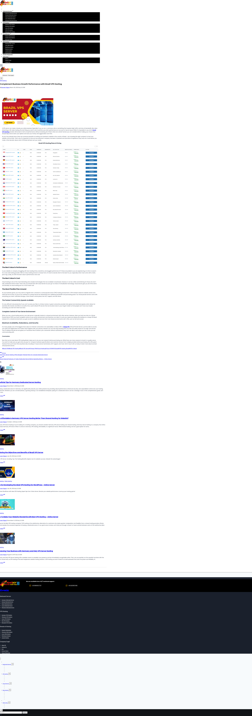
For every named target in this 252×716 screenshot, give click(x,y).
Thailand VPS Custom (10, 201)
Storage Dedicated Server (10, 14)
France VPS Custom (9, 163)
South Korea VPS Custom (11, 243)
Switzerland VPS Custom (10, 205)
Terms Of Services (6, 653)
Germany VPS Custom (10, 160)
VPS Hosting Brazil (63, 348)
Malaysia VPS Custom (10, 217)
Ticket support (11, 75)
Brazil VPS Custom (9, 235)
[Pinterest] (8, 591)
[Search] (3, 146)
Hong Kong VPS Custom (10, 213)
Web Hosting (8, 481)
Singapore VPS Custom (10, 152)
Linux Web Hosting (9, 45)
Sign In (6, 58)
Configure (91, 152)
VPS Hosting (3, 80)
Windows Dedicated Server (11, 20)
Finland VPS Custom (10, 194)
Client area (5, 75)
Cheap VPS (66, 327)
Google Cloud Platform (10, 37)
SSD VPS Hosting (9, 30)
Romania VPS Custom (10, 209)
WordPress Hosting (9, 47)
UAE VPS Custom (9, 262)
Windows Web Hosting (10, 43)
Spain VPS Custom (9, 258)
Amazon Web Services (10, 35)
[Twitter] (3, 591)
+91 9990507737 (36, 585)
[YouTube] (5, 591)
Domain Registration (8, 54)
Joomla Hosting (8, 50)
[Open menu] (1, 78)
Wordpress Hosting (6, 636)
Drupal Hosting (8, 52)
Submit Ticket (8, 60)
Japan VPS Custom (9, 224)
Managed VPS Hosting (10, 31)
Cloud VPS (48, 348)
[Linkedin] (6, 591)
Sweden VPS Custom (10, 251)
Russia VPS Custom (9, 156)
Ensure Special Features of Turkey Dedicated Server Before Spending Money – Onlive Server (26, 358)
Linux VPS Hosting (9, 28)
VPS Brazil (55, 348)
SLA (3, 649)
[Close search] (1, 710)
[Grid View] (97, 146)
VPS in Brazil (73, 348)
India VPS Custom (9, 198)
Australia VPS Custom (10, 239)
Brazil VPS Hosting (13, 348)
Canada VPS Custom (10, 186)
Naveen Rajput (5, 87)
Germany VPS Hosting (10, 24)
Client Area (5, 702)
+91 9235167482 (72, 585)
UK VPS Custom (9, 179)
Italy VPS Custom (9, 190)
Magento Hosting (9, 49)
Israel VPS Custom (9, 220)
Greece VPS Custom (10, 232)
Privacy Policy (5, 651)
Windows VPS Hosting (10, 26)
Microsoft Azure (8, 39)
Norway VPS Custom (10, 228)
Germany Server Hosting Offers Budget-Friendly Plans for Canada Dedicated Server (24, 354)
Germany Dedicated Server (11, 13)
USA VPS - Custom (9, 171)
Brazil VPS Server (24, 348)
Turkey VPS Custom (9, 167)
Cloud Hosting (40, 348)
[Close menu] (0, 659)
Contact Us (7, 62)
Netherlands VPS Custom (11, 182)
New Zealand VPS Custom (11, 254)
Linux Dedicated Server (10, 18)
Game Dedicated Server (10, 16)
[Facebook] (1, 591)
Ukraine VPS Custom (10, 175)
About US (4, 645)
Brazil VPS (5, 348)
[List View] (95, 146)
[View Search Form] (1, 65)
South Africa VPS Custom (11, 247)
